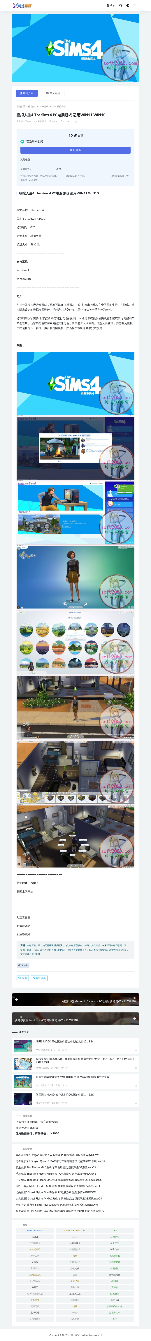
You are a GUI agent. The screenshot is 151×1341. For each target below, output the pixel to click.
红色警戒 (114, 1294)
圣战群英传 (114, 1256)
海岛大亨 (75, 1287)
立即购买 (75, 150)
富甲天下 (35, 1268)
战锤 (75, 1275)
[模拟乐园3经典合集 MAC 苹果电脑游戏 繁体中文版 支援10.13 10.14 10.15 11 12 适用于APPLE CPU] (23, 1064)
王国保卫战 (74, 1294)
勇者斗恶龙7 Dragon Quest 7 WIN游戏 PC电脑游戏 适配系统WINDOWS (57, 1155)
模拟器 (114, 1281)
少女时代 (75, 1268)
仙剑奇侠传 (74, 1243)
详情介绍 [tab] (28, 93)
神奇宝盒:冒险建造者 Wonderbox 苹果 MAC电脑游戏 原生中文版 (72, 1077)
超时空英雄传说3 (114, 1306)
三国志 (75, 1237)
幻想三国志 (35, 1275)
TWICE (35, 1237)
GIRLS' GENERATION (74, 1231)
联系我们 (54, 1122)
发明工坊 (35, 1256)
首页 (33, 106)
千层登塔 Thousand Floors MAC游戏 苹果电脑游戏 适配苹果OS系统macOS (59, 1180)
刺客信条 (114, 1249)
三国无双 (114, 1237)
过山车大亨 (114, 1313)
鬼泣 (115, 1319)
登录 (112, 5)
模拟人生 (23, 965)
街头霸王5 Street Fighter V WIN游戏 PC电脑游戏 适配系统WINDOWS (56, 1192)
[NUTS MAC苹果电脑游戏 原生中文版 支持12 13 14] (23, 1046)
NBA (115, 1231)
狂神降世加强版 (35, 1294)
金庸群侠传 (35, 1319)
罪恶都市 (75, 1300)
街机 (75, 1306)
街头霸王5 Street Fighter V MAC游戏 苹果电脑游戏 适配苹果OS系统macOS (59, 1198)
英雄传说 (114, 1300)
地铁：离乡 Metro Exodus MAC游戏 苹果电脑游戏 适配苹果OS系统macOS (58, 1186)
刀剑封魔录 (74, 1249)
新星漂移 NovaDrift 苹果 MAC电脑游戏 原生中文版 (65, 1095)
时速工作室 (26, 121)
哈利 (75, 1256)
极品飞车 (75, 1281)
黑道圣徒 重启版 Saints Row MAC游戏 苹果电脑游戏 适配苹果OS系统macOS (60, 1211)
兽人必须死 (35, 1249)
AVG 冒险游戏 (42, 1050)
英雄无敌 (35, 1306)
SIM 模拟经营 (59, 106)
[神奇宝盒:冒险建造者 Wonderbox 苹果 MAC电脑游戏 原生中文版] (23, 1081)
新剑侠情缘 (114, 1275)
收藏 (24, 978)
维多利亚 (35, 1300)
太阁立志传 (114, 1262)
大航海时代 (74, 1262)
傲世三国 (114, 1243)
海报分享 (40, 978)
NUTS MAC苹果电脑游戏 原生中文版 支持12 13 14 (65, 1041)
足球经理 (35, 1313)
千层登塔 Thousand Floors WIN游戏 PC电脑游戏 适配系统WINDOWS (56, 1174)
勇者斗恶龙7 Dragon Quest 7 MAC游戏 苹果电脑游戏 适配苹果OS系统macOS (60, 1161)
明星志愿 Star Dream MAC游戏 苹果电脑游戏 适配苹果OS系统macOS (56, 1167)
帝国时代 (114, 1268)
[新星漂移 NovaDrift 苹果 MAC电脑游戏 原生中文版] (23, 1099)
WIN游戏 (43, 106)
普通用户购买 (34, 141)
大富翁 (35, 1262)
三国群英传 (35, 1243)
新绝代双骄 (35, 1281)
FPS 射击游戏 (42, 1103)
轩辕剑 (75, 1313)
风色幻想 (75, 1319)
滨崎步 (114, 1287)
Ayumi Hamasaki (35, 1231)
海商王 (35, 1287)
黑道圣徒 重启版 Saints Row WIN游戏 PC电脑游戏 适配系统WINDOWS (57, 1205)
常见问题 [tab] (55, 93)
